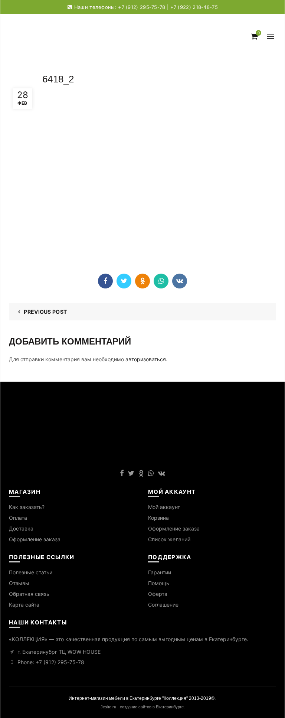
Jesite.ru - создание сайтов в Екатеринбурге (142, 707)
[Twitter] (124, 281)
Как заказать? (27, 507)
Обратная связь (29, 594)
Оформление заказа (34, 539)
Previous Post (45, 312)
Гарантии (159, 572)
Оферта (157, 594)
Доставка (21, 528)
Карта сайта (24, 604)
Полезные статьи (30, 572)
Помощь (158, 583)
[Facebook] (105, 281)
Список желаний (169, 539)
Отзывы (19, 583)
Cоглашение (163, 604)
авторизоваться (145, 359)
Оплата (18, 518)
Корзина (158, 518)
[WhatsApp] (161, 281)
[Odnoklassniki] (142, 281)
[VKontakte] (179, 281)
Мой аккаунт (164, 507)
